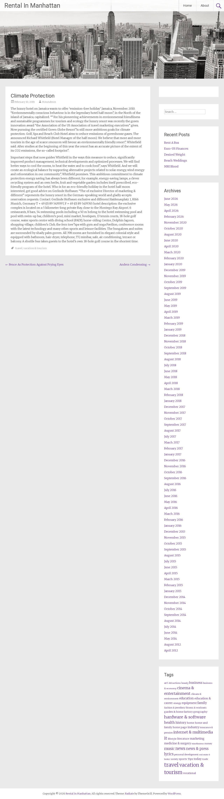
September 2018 (175, 353)
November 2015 (175, 537)
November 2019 (175, 276)
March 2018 (172, 389)
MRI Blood (171, 166)
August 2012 (172, 644)
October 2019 (173, 282)
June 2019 (170, 300)
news (180, 748)
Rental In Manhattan (32, 5)
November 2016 (175, 466)
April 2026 (171, 210)
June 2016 (170, 496)
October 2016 (173, 472)
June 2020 (171, 240)
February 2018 (173, 395)
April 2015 (171, 573)
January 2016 (172, 525)
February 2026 (174, 216)
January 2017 (172, 454)
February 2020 (174, 258)
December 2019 (174, 270)
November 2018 (175, 341)
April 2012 (171, 650)
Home (187, 5)
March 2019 (172, 317)
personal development (186, 754)
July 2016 (170, 490)
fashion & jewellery (174, 707)
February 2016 (173, 519)
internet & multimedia (193, 732)
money (208, 743)
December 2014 (174, 597)
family (202, 703)
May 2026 (171, 204)
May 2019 (170, 305)
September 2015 (175, 549)
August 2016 (172, 484)
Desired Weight (174, 154)
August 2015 (172, 555)
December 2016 (174, 460)
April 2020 (171, 246)
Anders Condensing (135, 264)
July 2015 (170, 561)
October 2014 (173, 609)
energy (177, 703)
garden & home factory (178, 711)
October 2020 (173, 228)
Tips (190, 759)
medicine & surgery (177, 743)
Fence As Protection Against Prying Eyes (34, 264)
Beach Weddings (175, 160)
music (169, 748)
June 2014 (170, 632)
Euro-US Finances (176, 148)
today (197, 759)
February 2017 (173, 448)
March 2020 (172, 252)
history (181, 723)
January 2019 (172, 329)
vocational (189, 773)
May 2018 (170, 377)
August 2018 (172, 359)
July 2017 (170, 436)
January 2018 (172, 401)
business (195, 683)
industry (193, 727)
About (205, 5)
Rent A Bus (171, 142)
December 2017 (174, 407)
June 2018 (170, 371)
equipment (189, 703)
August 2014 (172, 620)
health (169, 722)
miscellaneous (198, 744)
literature (183, 738)
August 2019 (172, 294)
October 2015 (173, 543)
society (174, 759)
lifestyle (172, 738)
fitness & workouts (196, 707)
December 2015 (174, 531)
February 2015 (173, 585)
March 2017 (172, 442)
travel (18, 248)
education (186, 698)
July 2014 (170, 626)
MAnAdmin (49, 101)
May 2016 (170, 502)
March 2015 (172, 579)
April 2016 (171, 508)
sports (183, 759)
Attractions (175, 683)
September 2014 (175, 615)
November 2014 (175, 603)
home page (180, 727)
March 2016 (172, 513)
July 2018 (170, 365)
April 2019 (171, 311)
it (165, 738)
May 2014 (170, 638)
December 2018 (174, 335)
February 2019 (173, 323)
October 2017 (173, 418)
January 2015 (172, 591)
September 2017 (175, 424)
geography (200, 711)
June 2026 (171, 198)
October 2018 (173, 347)
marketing (197, 738)
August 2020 (172, 234)
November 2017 (175, 412)
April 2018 (171, 383)
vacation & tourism (35, 248)
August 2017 (172, 430)
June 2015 (170, 567)
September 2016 (175, 478)
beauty (184, 683)
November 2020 (175, 222)
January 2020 (173, 264)
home (190, 722)
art (166, 683)
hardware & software (185, 716)
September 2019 (175, 288)
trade (205, 759)
